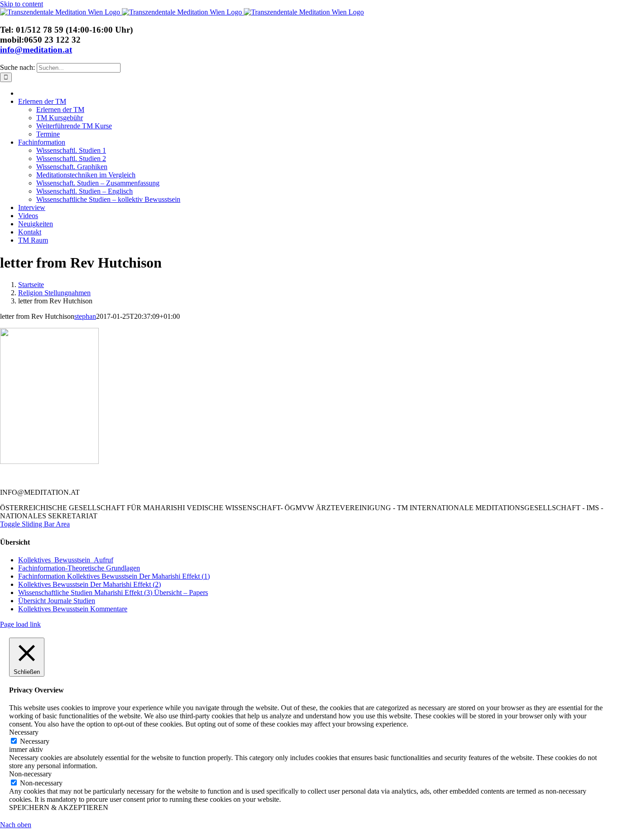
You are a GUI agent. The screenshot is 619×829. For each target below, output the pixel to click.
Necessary (34, 741)
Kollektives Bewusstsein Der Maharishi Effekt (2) (89, 584)
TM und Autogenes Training (361, 477)
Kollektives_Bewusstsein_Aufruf (65, 560)
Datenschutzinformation (459, 477)
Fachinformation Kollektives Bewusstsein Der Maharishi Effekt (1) (114, 576)
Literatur (147, 477)
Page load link (20, 624)
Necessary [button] (24, 732)
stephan (85, 316)
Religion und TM (208, 477)
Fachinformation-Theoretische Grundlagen (79, 568)
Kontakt (100, 477)
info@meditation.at (36, 49)
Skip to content (21, 4)
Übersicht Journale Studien (56, 601)
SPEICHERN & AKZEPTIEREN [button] (58, 807)
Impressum (533, 477)
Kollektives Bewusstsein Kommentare (72, 609)
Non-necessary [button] (30, 774)
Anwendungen (277, 477)
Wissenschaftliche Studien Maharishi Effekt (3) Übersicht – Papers (113, 592)
